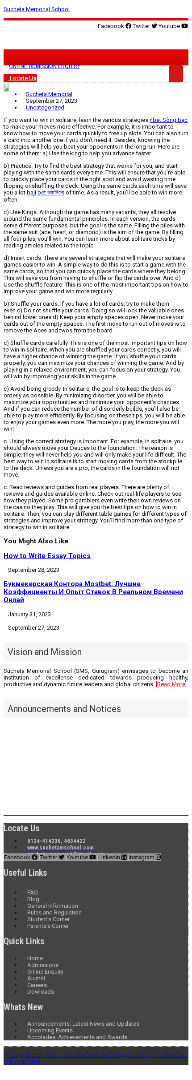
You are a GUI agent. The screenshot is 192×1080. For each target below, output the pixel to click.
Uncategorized (45, 107)
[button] (95, 37)
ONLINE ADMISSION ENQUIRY (44, 66)
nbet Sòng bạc (169, 120)
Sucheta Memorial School (37, 9)
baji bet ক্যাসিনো (45, 192)
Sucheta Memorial (49, 94)
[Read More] (170, 684)
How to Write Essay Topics (47, 556)
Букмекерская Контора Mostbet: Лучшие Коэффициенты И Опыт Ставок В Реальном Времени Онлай (93, 592)
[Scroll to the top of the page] (6, 1073)
